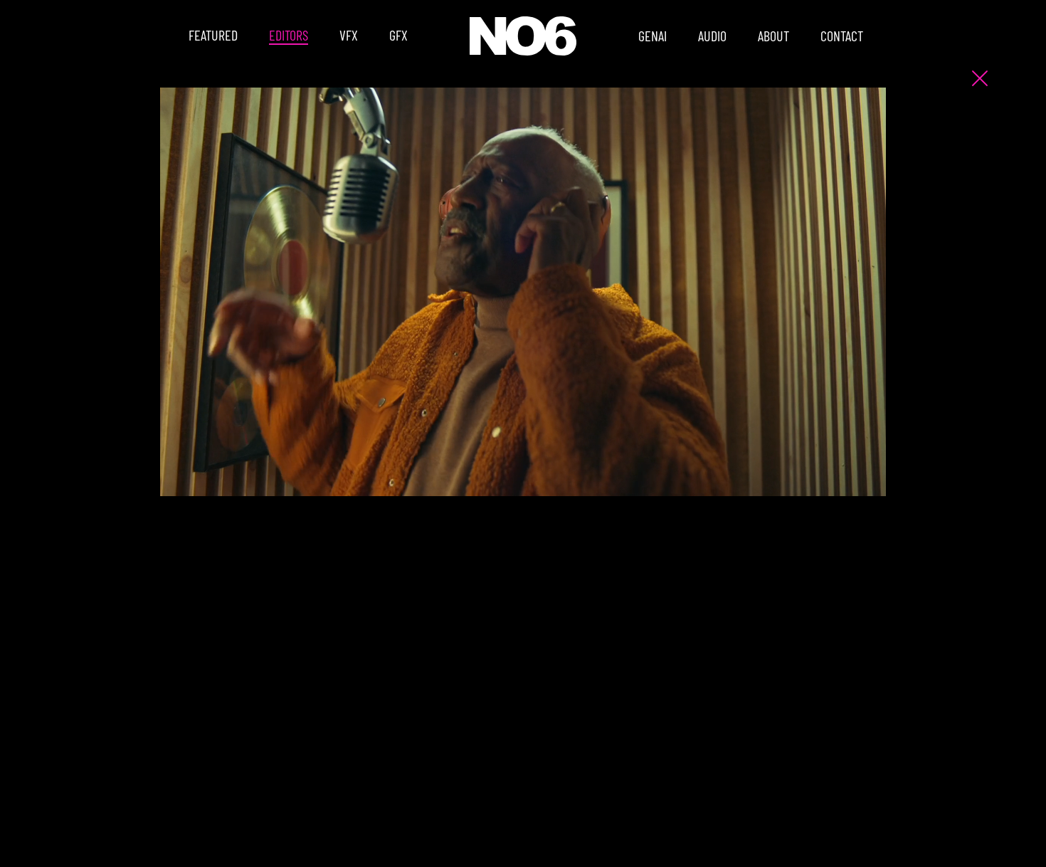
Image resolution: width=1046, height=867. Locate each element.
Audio (712, 35)
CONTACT (841, 35)
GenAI (652, 35)
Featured (213, 34)
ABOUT (773, 35)
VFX (348, 34)
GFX (398, 34)
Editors (288, 34)
